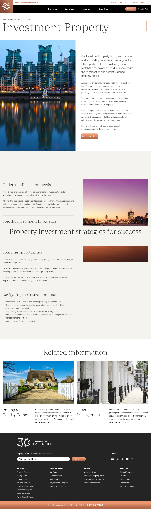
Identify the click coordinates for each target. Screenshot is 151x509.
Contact (130, 9)
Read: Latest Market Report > (26, 2)
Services (52, 9)
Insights (86, 9)
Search (141, 9)
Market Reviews (90, 472)
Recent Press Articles (92, 483)
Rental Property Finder (25, 497)
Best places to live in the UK (94, 479)
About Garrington (56, 468)
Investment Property (24, 490)
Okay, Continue (95, 505)
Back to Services (89, 136)
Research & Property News (94, 476)
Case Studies (54, 479)
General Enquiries (126, 472)
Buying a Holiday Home (25, 486)
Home (5, 19)
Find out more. (77, 505)
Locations (69, 9)
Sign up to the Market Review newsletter (34, 454)
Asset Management (24, 493)
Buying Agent (22, 476)
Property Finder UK (24, 472)
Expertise (103, 9)
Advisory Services (23, 483)
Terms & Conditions (127, 486)
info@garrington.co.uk (117, 2)
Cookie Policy (125, 483)
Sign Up (78, 459)
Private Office (22, 479)
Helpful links (125, 468)
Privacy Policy (125, 479)
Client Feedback (56, 476)
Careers (123, 476)
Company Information (58, 486)
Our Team (53, 472)
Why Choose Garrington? (59, 483)
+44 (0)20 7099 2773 (140, 2)
